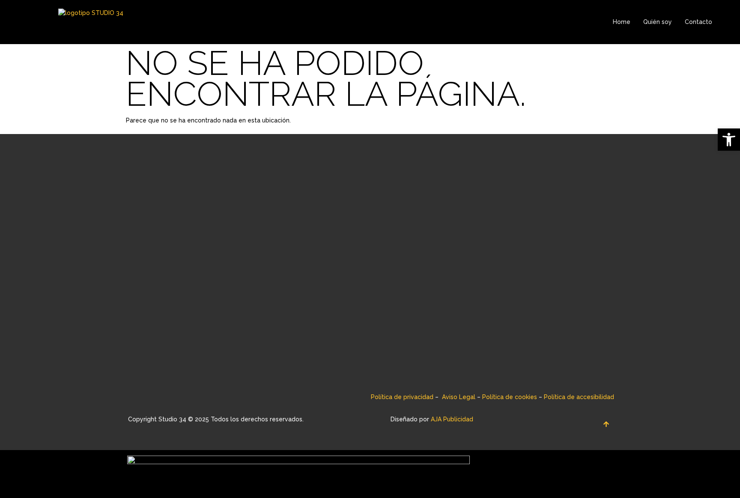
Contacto (698, 21)
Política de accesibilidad (579, 397)
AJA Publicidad (452, 419)
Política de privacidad (402, 397)
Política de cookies (509, 397)
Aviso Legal (458, 397)
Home (621, 21)
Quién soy (657, 21)
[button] (729, 139)
